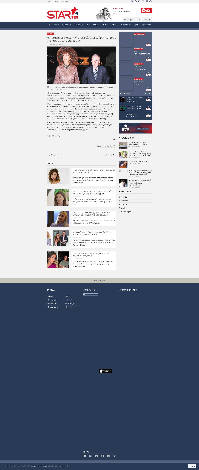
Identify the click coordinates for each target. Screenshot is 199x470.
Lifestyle (124, 204)
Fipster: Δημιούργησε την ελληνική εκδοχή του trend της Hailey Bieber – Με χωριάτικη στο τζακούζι (140, 172)
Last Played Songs (131, 19)
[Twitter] (105, 146)
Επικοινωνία (146, 25)
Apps (136, 25)
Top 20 (95, 25)
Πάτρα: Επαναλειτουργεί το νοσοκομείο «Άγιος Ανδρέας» (138, 143)
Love (149, 44)
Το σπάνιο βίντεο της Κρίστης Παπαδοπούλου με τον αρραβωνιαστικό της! (94, 171)
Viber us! (146, 19)
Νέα (87, 25)
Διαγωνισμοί (126, 25)
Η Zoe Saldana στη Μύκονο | (139, 161)
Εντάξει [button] (192, 466)
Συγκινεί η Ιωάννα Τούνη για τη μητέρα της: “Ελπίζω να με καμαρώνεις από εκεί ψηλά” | (91, 213)
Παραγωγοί (78, 25)
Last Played (64, 1)
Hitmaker (105, 25)
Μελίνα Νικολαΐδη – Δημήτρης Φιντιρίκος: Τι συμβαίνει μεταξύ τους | (91, 254)
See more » (147, 93)
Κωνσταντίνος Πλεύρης (72, 93)
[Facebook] (103, 146)
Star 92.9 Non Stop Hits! (121, 11)
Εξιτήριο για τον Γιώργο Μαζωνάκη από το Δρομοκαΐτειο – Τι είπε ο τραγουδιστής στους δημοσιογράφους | (140, 182)
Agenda (114, 25)
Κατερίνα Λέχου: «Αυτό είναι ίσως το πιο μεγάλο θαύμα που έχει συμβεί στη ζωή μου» (93, 192)
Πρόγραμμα (66, 25)
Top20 (56, 1)
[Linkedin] (111, 146)
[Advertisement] (135, 229)
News (49, 1)
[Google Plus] (108, 146)
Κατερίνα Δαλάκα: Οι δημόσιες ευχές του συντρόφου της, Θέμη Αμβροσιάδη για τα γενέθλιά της (140, 153)
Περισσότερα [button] (63, 466)
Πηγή (114, 139)
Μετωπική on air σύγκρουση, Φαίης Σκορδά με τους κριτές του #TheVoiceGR (92, 233)
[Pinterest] (114, 146)
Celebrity (50, 34)
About (56, 25)
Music (123, 208)
